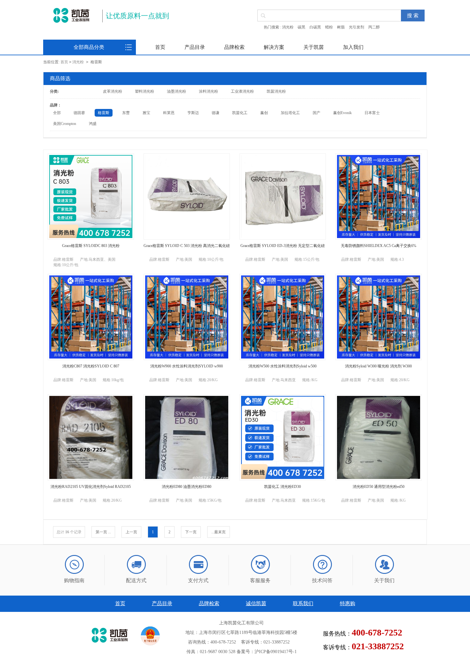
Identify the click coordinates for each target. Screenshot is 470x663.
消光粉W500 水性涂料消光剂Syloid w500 (282, 366)
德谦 (215, 113)
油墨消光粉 (176, 91)
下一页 (191, 532)
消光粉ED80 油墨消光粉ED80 (186, 486)
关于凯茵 (313, 47)
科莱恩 (169, 113)
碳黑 (301, 27)
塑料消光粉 (144, 91)
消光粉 (288, 27)
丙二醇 (374, 27)
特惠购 (347, 603)
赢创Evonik (342, 113)
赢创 (264, 113)
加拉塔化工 (290, 113)
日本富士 (372, 113)
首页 (160, 47)
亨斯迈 (193, 113)
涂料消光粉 (208, 91)
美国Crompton (64, 123)
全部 (57, 113)
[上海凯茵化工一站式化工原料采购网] (71, 15)
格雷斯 (103, 113)
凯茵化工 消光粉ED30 (282, 486)
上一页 (131, 532)
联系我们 (303, 603)
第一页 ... (103, 532)
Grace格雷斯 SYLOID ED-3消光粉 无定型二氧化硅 (282, 245)
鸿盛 (93, 123)
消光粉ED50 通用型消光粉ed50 (378, 486)
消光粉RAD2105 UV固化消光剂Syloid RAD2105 (91, 486)
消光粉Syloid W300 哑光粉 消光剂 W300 (378, 366)
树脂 (341, 27)
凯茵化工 (239, 113)
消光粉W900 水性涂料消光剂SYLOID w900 (186, 366)
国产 (316, 113)
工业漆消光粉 (242, 91)
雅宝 (146, 113)
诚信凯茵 (256, 603)
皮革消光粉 (112, 91)
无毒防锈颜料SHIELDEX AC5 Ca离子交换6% (378, 245)
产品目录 (194, 47)
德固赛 (79, 113)
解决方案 (274, 47)
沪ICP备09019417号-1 (276, 651)
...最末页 (218, 532)
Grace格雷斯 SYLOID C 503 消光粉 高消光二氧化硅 (187, 245)
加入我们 (353, 47)
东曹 (126, 113)
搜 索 (413, 15)
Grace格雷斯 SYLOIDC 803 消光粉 (91, 245)
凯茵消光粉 (276, 91)
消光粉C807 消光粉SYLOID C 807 (90, 366)
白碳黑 (315, 27)
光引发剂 (356, 27)
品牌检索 (234, 47)
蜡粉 (329, 27)
